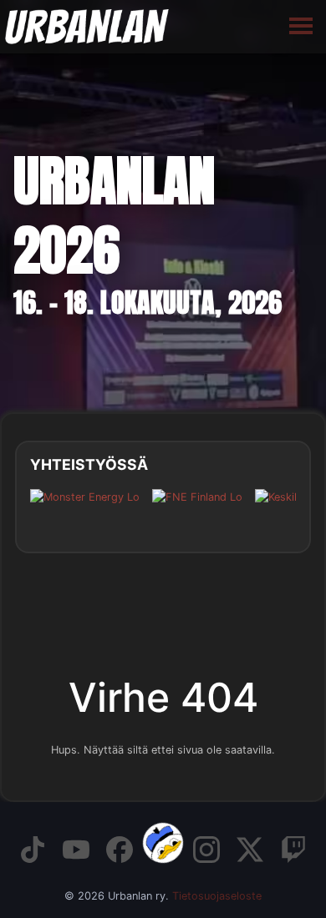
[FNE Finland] (197, 509)
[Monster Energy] (85, 509)
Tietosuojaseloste (217, 896)
